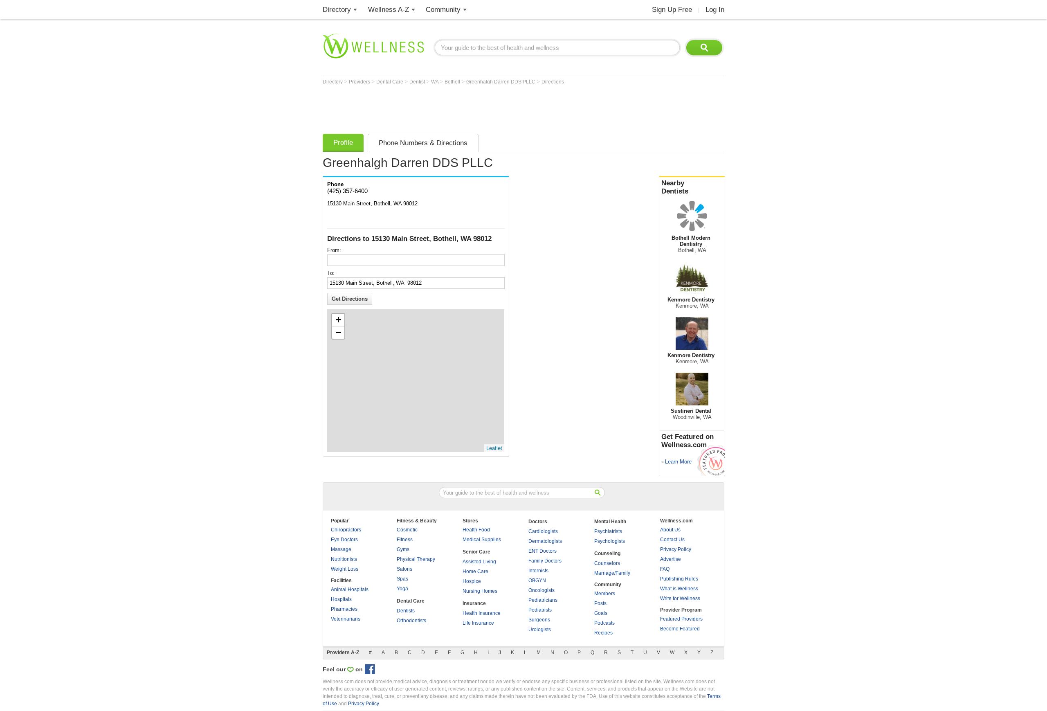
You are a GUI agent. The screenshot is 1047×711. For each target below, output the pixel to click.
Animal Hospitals (349, 589)
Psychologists (609, 541)
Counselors (607, 563)
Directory (337, 10)
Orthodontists (411, 620)
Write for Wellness (680, 598)
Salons (404, 569)
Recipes (603, 633)
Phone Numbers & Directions (423, 143)
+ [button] (338, 320)
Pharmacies (344, 609)
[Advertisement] (471, 107)
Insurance (474, 603)
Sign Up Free (672, 10)
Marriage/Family (612, 573)
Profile (343, 142)
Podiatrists (540, 610)
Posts (600, 603)
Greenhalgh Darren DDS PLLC (501, 82)
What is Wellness (679, 589)
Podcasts (604, 623)
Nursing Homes (480, 591)
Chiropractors (346, 530)
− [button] (338, 332)
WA (435, 82)
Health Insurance (482, 613)
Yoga (402, 589)
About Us (670, 530)
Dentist (417, 82)
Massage (341, 549)
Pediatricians (542, 600)
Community (443, 10)
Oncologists (541, 590)
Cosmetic (407, 530)
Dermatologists (545, 541)
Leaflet (494, 448)
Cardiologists (543, 531)
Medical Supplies (482, 539)
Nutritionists (344, 559)
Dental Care (390, 82)
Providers (360, 82)
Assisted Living (479, 562)
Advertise (670, 559)
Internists (538, 571)
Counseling (607, 553)
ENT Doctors (542, 551)
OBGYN (537, 580)
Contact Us (672, 539)
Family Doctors (545, 561)
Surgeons (539, 620)
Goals (600, 613)
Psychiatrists (608, 531)
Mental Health (610, 521)
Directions (552, 82)
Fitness (405, 539)
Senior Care (476, 552)
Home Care (475, 571)
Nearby (674, 187)
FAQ (665, 569)
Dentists (406, 611)
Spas (402, 579)
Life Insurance (478, 623)
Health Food (476, 530)
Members (604, 593)
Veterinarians (345, 619)
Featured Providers (681, 619)
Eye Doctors (344, 539)
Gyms (403, 549)
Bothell (453, 82)
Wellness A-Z (388, 10)
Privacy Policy (675, 549)
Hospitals (341, 599)
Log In (714, 10)
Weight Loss (344, 569)
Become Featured (680, 629)
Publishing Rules (679, 579)
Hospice (472, 581)
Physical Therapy (416, 559)
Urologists (539, 629)
